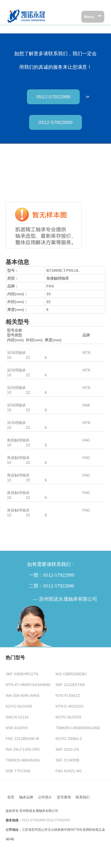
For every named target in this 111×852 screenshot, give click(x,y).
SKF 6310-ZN (67, 749)
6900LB (13, 365)
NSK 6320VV (17, 728)
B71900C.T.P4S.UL (23, 470)
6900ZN (14, 383)
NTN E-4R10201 (70, 706)
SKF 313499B (67, 760)
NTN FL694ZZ (68, 695)
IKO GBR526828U (71, 674)
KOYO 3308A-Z (69, 738)
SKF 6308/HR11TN (22, 674)
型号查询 (64, 797)
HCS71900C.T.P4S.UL (26, 435)
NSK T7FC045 (18, 771)
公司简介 (45, 797)
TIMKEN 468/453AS (23, 760)
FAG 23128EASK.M (22, 738)
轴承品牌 (26, 797)
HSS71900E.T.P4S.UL (26, 505)
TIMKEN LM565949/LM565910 (82, 728)
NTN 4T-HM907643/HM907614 (32, 685)
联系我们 (83, 797)
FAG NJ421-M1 (69, 771)
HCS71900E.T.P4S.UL (26, 453)
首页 (10, 797)
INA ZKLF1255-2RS (23, 749)
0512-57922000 (55, 122)
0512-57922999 (53, 96)
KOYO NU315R (19, 706)
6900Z (12, 400)
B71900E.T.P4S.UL (23, 488)
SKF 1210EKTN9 (70, 685)
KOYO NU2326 (68, 717)
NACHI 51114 (17, 717)
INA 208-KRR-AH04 (22, 695)
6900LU (13, 348)
